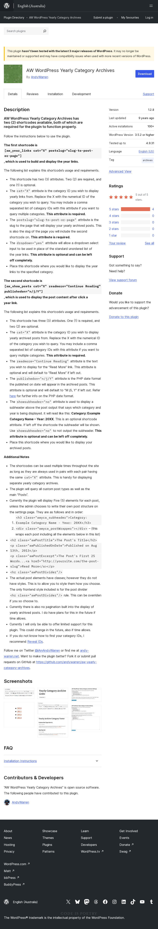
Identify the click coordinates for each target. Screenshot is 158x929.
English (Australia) (25, 902)
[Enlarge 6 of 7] (96, 693)
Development (81, 94)
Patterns (48, 851)
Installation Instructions (20, 761)
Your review (117, 243)
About (8, 831)
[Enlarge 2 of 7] (29, 707)
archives (148, 160)
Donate (126, 845)
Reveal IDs (35, 641)
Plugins (47, 845)
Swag (125, 851)
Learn (85, 831)
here (13, 396)
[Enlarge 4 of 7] (63, 707)
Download (145, 73)
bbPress (11, 878)
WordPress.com (17, 864)
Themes (48, 838)
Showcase (49, 831)
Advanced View (120, 171)
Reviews (33, 94)
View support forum (123, 280)
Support (148, 94)
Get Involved (128, 831)
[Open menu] (152, 6)
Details (13, 94)
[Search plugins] (45, 31)
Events (124, 838)
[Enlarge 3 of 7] (63, 693)
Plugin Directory (14, 17)
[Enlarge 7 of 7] (96, 710)
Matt (9, 871)
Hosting (9, 845)
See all (149, 243)
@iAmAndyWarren (47, 650)
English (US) (146, 151)
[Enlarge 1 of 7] (29, 693)
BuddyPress (14, 884)
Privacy (9, 851)
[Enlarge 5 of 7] (63, 722)
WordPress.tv (92, 851)
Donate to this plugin (124, 317)
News (8, 838)
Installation (55, 94)
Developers (89, 845)
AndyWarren (39, 77)
